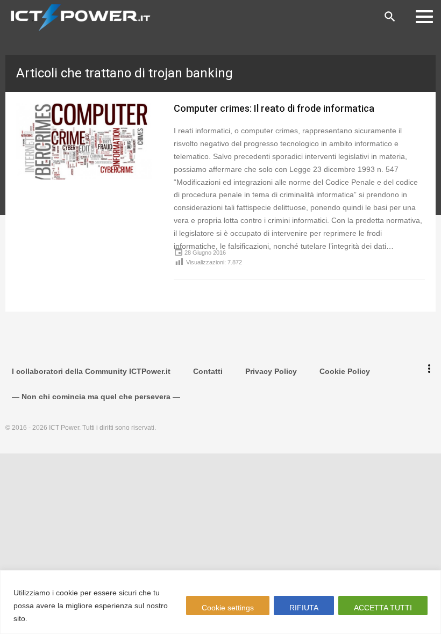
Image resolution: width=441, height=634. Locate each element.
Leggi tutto (50, 618)
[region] (220, 602)
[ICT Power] (78, 16)
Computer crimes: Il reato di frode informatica (274, 108)
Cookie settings (228, 607)
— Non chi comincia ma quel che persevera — (96, 396)
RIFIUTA (303, 607)
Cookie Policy (344, 371)
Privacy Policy (271, 371)
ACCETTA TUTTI (383, 607)
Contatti (208, 371)
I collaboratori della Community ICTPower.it (91, 371)
